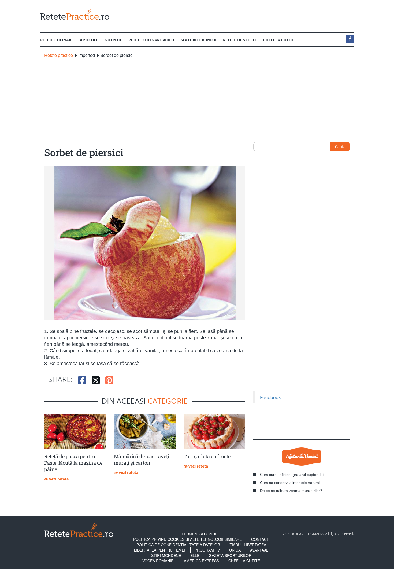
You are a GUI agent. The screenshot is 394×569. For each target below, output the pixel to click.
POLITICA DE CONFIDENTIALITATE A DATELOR (178, 544)
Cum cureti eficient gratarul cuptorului (292, 474)
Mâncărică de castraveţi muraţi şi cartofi (141, 459)
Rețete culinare (56, 39)
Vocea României (158, 560)
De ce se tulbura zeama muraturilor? (291, 491)
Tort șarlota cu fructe (207, 456)
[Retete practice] (74, 14)
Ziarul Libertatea (247, 544)
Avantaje (259, 550)
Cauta (340, 146)
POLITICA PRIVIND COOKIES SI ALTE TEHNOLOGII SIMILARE (187, 539)
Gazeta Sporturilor (230, 555)
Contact (260, 539)
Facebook (270, 397)
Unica (235, 550)
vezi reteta (58, 479)
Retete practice (58, 55)
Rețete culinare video (151, 39)
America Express (201, 560)
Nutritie (113, 39)
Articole (89, 39)
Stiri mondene (166, 555)
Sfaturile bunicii (199, 39)
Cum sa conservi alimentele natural (290, 482)
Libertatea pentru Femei (159, 550)
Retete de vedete (240, 39)
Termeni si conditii (201, 534)
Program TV (207, 550)
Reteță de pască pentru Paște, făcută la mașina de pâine (73, 462)
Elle (194, 555)
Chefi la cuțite (278, 39)
